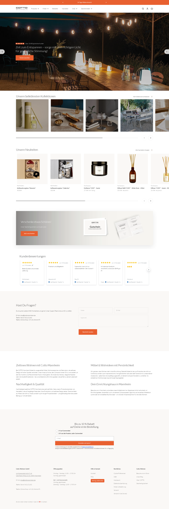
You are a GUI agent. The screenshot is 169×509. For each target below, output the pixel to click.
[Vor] (106, 2)
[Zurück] (62, 2)
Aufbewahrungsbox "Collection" (60, 188)
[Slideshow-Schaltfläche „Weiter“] (148, 269)
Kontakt (93, 473)
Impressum (117, 480)
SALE (73, 8)
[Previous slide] (2, 51)
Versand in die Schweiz (120, 493)
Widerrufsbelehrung (120, 487)
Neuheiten (65, 8)
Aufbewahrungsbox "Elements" (26, 188)
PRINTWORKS (20, 185)
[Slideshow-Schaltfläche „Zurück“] (20, 269)
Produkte (34, 8)
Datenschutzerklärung (120, 483)
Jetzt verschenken (29, 233)
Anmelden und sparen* (84, 443)
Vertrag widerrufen (97, 481)
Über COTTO (140, 480)
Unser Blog (139, 477)
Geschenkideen (85, 8)
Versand (116, 490)
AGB (115, 477)
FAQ (92, 477)
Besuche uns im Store (142, 473)
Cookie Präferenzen (120, 473)
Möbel (44, 8)
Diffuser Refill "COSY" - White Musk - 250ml (130, 188)
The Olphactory (87, 185)
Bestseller (55, 8)
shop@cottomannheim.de (28, 480)
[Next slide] (166, 51)
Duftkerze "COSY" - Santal (92, 188)
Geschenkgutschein (142, 483)
